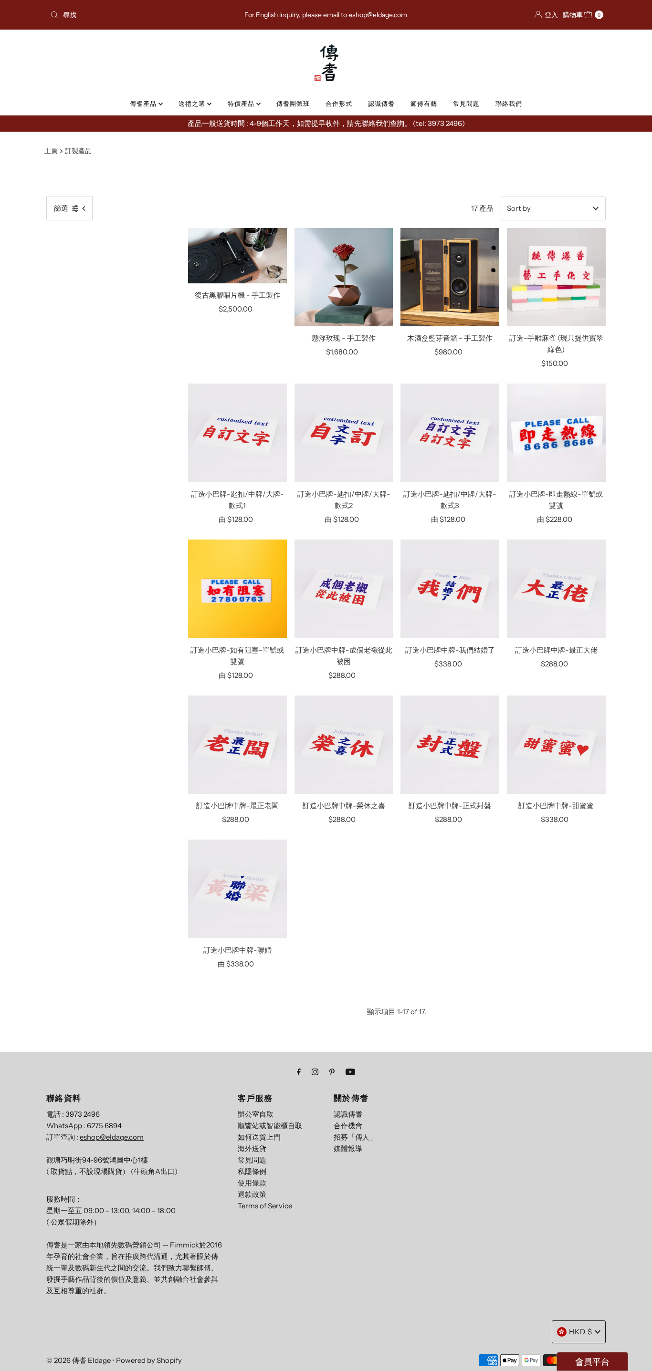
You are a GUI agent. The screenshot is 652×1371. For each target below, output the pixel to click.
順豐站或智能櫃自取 (270, 1125)
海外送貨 (252, 1148)
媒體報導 (348, 1148)
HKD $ (580, 1331)
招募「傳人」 (355, 1137)
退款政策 (252, 1194)
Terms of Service (265, 1205)
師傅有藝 (423, 103)
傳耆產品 (144, 103)
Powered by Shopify (149, 1360)
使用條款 (252, 1182)
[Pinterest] (332, 1072)
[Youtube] (350, 1072)
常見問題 (466, 103)
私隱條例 (252, 1171)
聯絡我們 (508, 103)
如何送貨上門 (259, 1137)
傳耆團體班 (293, 103)
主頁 (51, 151)
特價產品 (242, 103)
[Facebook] (299, 1072)
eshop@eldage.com (112, 1137)
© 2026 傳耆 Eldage (78, 1360)
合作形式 (339, 103)
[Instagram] (315, 1072)
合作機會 (348, 1125)
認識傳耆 (381, 103)
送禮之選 (193, 103)
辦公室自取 (255, 1114)
